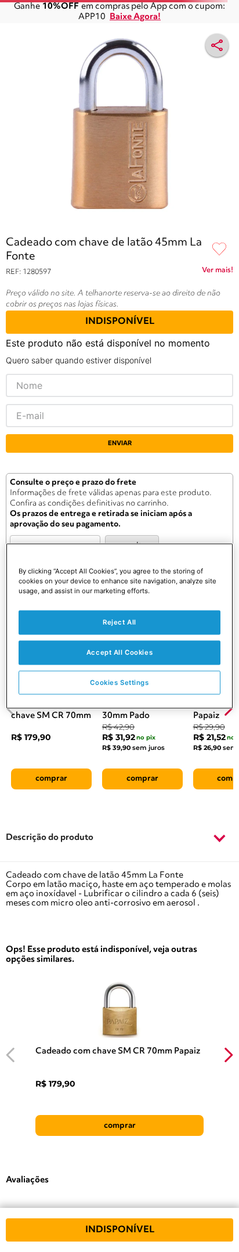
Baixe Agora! (135, 17)
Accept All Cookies (119, 652)
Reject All (119, 622)
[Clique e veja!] (217, 272)
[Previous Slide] (10, 1055)
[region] (119, 626)
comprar (51, 778)
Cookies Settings (119, 682)
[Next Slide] (228, 1055)
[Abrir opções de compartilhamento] (217, 45)
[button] (119, 839)
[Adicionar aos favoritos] (219, 250)
